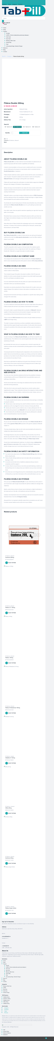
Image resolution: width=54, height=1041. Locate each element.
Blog (4, 980)
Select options (12, 562)
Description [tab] (8, 152)
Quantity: (7, 133)
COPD (4, 987)
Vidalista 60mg (6, 997)
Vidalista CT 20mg (10, 758)
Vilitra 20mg (8, 808)
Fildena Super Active (10, 908)
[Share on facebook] (7, 142)
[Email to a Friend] (16, 142)
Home (4, 960)
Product (5, 964)
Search (27, 1039)
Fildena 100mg (9, 657)
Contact (5, 981)
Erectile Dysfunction (9, 171)
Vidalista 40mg (6, 1000)
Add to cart (24, 133)
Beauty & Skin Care (10, 972)
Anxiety (7, 965)
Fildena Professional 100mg (12, 707)
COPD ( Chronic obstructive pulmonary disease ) (16, 967)
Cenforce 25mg (9, 858)
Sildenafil (17, 140)
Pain (7, 975)
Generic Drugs (6, 992)
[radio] (8, 127)
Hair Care (8, 968)
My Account (9, 1039)
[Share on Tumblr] (12, 142)
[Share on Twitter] (9, 142)
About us (5, 978)
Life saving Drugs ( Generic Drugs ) (13, 976)
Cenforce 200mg (9, 557)
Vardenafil (12, 806)
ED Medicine (11, 140)
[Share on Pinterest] (14, 142)
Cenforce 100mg (6, 998)
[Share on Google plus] (13, 142)
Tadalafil (12, 756)
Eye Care (8, 970)
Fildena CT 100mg (10, 607)
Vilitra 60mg (5, 1001)
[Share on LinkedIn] (10, 142)
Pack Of (6, 124)
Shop (4, 962)
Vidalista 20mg (6, 1003)
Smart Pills (8, 973)
